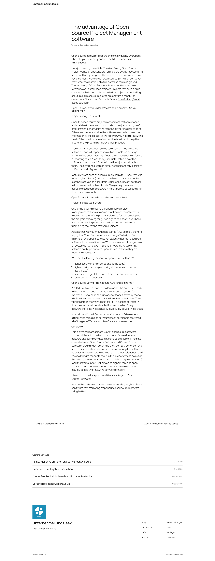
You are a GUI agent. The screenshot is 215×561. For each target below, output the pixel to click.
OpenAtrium (124, 99)
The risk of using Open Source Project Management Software (104, 69)
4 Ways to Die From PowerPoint (50, 423)
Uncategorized (93, 45)
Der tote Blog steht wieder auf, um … (52, 483)
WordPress (179, 554)
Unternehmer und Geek (45, 4)
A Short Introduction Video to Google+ (161, 423)
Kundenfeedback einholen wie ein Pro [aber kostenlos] (62, 476)
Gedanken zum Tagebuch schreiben (52, 469)
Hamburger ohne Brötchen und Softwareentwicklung (61, 461)
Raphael (83, 45)
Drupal (136, 99)
